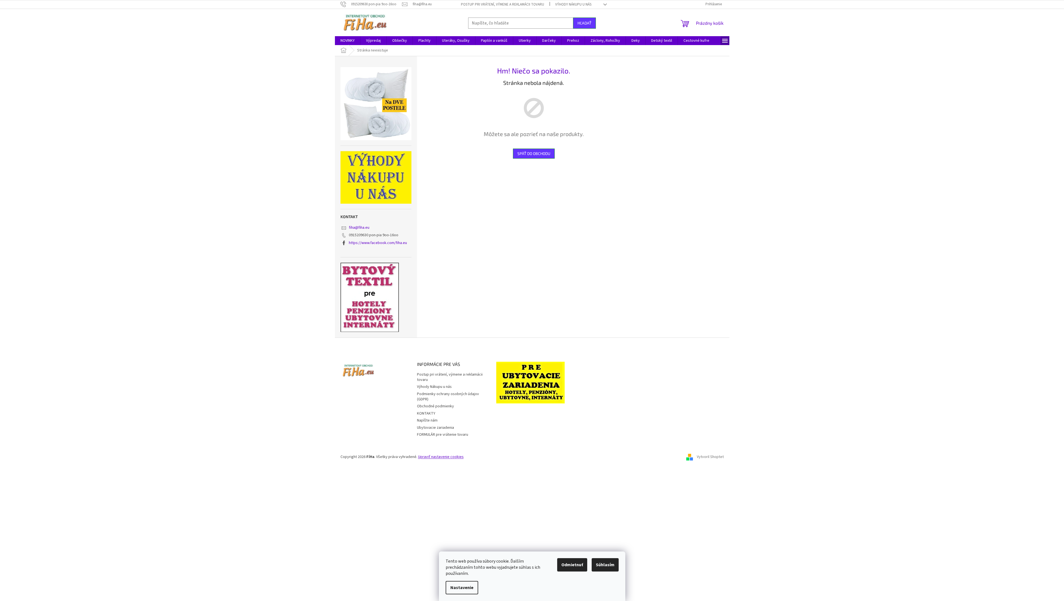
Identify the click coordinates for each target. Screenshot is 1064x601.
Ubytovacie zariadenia (435, 427)
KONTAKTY (426, 413)
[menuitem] (347, 40)
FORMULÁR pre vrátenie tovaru (442, 434)
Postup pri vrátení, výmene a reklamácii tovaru (502, 4)
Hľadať (584, 23)
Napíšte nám (427, 420)
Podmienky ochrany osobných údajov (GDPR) (448, 396)
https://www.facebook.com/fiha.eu (378, 243)
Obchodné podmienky (435, 406)
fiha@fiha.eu (359, 227)
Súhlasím (605, 565)
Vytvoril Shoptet (710, 457)
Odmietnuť (572, 565)
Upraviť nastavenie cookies (441, 457)
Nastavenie (461, 588)
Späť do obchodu (533, 153)
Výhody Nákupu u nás (573, 4)
